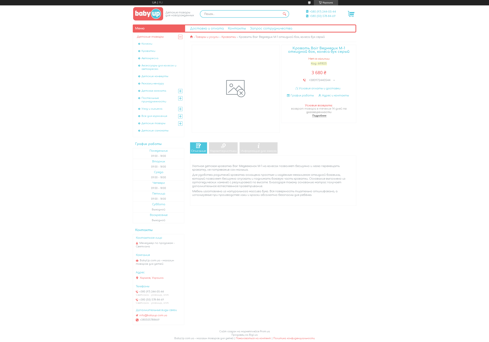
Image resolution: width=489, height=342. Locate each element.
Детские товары (150, 36)
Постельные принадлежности (154, 100)
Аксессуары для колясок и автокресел (159, 67)
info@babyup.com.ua (153, 315)
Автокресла (150, 58)
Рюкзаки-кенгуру (153, 83)
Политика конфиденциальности (294, 338)
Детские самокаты (155, 130)
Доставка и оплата (207, 28)
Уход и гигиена (152, 108)
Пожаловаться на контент (253, 338)
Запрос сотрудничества (271, 28)
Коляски (147, 43)
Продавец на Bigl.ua (245, 335)
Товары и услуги (207, 37)
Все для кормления (154, 116)
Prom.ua (265, 331)
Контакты (237, 28)
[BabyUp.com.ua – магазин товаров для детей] (148, 14)
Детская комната (154, 91)
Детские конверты (155, 76)
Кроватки (228, 37)
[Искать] (284, 14)
